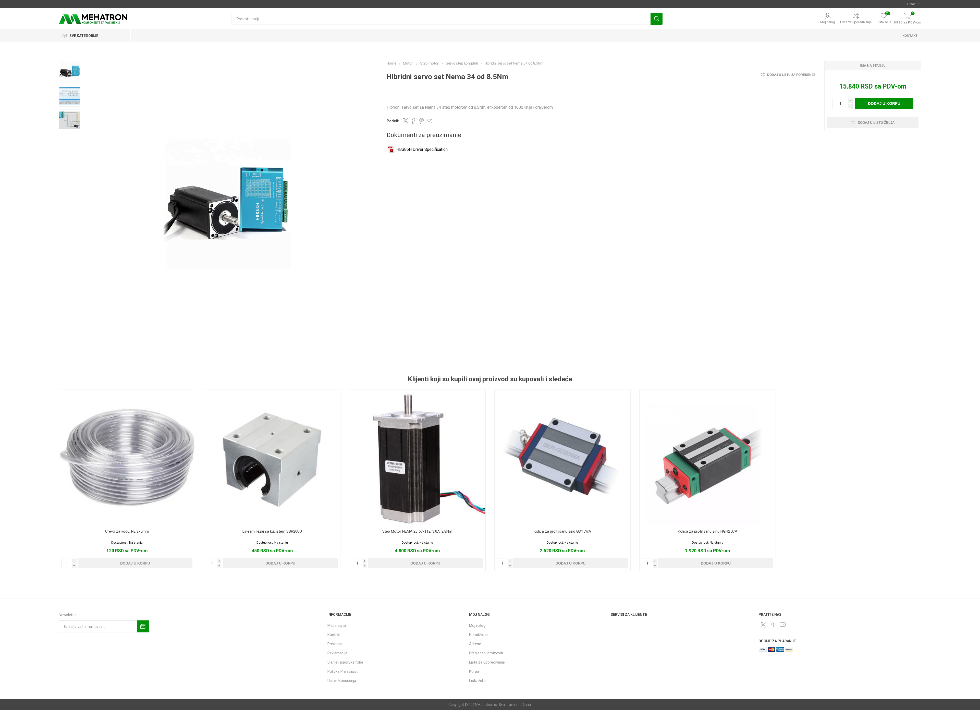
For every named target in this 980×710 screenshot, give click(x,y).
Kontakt (333, 634)
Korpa (474, 671)
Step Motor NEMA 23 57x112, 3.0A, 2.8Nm (417, 531)
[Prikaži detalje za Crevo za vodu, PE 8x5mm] (127, 457)
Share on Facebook (413, 121)
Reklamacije (337, 653)
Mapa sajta (336, 625)
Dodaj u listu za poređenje (791, 75)
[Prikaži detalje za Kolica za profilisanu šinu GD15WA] (563, 457)
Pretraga (657, 19)
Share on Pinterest (421, 121)
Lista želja (477, 680)
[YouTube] (783, 624)
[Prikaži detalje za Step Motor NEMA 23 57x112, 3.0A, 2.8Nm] (417, 457)
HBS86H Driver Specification (422, 149)
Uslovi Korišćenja (341, 680)
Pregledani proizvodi (486, 653)
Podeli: (393, 121)
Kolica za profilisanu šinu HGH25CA (707, 531)
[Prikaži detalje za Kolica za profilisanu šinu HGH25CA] (708, 457)
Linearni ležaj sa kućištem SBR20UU (272, 531)
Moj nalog (827, 22)
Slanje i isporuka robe (345, 662)
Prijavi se (143, 626)
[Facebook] (773, 624)
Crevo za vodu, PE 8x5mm (127, 531)
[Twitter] (763, 625)
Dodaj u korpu (884, 103)
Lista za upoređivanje (856, 22)
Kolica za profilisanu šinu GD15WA (562, 531)
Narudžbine (478, 634)
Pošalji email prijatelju (429, 121)
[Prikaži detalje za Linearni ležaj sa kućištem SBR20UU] (272, 457)
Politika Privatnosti (342, 671)
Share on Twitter (405, 120)
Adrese (475, 644)
